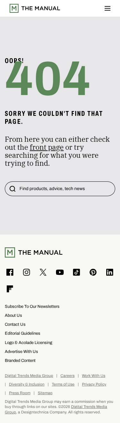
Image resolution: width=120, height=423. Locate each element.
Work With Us (93, 376)
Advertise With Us (21, 351)
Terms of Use (63, 384)
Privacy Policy (94, 384)
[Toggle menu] (107, 8)
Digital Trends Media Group (29, 376)
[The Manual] (35, 8)
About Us (13, 315)
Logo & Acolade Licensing (28, 342)
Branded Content (20, 360)
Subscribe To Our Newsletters (32, 306)
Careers (67, 376)
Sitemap (45, 393)
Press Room (19, 393)
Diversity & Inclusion (26, 384)
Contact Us (15, 324)
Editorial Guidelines (22, 333)
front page (47, 147)
